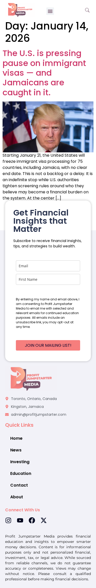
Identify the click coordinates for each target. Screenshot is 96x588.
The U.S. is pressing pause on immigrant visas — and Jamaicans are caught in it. (44, 72)
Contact (19, 485)
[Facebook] (32, 520)
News (16, 450)
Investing (19, 462)
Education (20, 473)
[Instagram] (8, 520)
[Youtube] (20, 520)
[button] (50, 11)
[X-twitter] (43, 520)
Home (16, 438)
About (16, 497)
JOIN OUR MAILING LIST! (48, 345)
